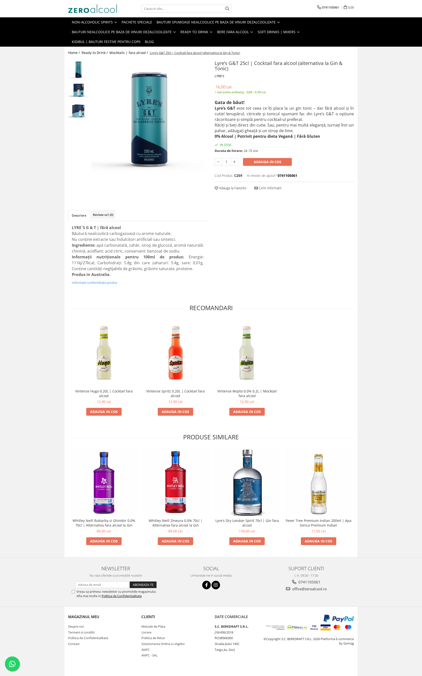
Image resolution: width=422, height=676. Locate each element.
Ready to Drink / (95, 52)
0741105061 (308, 582)
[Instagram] (215, 585)
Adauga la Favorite (232, 188)
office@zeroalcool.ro (309, 588)
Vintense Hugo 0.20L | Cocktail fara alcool (104, 393)
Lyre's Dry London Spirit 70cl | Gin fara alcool (247, 523)
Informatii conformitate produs (94, 282)
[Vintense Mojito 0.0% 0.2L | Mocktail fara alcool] (247, 353)
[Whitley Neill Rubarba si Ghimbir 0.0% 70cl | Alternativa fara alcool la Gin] (104, 482)
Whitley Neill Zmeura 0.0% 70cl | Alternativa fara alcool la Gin (175, 523)
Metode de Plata (153, 626)
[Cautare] (227, 9)
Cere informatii (269, 188)
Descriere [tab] (79, 215)
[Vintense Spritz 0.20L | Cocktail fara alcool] (175, 353)
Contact (74, 644)
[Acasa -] (92, 9)
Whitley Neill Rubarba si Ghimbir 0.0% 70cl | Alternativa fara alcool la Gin (104, 523)
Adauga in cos (267, 161)
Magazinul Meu (83, 616)
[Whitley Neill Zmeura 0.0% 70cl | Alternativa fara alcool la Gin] (175, 482)
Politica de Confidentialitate (122, 596)
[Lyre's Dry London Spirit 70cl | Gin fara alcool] (247, 482)
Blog (149, 41)
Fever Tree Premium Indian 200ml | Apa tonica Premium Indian (318, 523)
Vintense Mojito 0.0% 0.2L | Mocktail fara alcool (247, 393)
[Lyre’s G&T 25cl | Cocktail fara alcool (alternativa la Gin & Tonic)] (149, 117)
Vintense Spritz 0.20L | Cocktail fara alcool (175, 393)
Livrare (146, 632)
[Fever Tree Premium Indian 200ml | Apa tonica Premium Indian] (318, 482)
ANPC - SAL (149, 655)
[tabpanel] (149, 117)
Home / (74, 52)
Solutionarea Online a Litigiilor (163, 644)
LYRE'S (219, 76)
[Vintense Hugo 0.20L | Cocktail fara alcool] (104, 353)
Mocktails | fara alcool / (129, 52)
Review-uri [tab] (103, 214)
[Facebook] (206, 585)
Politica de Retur (153, 638)
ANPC (145, 649)
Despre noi (76, 626)
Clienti (148, 616)
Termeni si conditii (81, 632)
